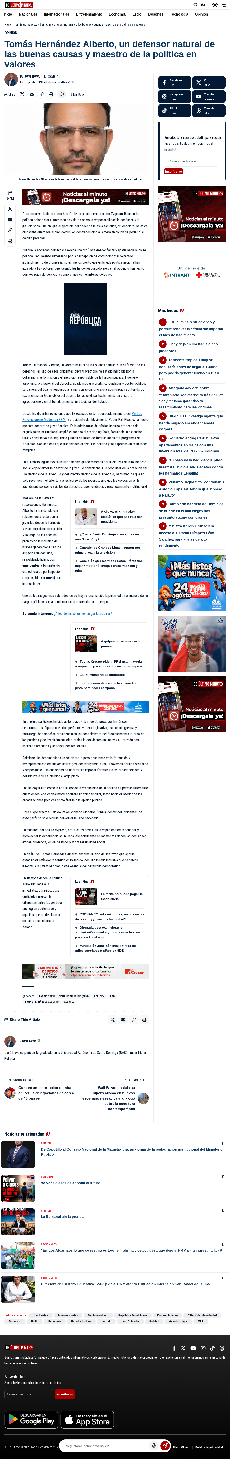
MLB (201, 1321)
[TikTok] (212, 1348)
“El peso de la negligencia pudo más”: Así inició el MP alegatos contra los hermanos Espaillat (191, 466)
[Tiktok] (174, 110)
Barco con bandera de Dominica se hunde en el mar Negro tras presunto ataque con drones (191, 510)
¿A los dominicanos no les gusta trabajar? (83, 614)
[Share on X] (22, 94)
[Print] (51, 94)
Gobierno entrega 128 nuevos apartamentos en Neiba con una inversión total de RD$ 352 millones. (189, 444)
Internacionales (68, 1315)
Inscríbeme (173, 171)
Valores (69, 1001)
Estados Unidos (81, 1321)
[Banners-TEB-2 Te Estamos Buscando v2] (85, 971)
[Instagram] (174, 96)
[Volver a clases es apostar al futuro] (18, 1188)
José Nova (32, 76)
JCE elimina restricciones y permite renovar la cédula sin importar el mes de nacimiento (191, 328)
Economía (54, 1321)
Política (99, 996)
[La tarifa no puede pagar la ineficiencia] (86, 896)
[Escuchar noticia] (62, 94)
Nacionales (49, 1244)
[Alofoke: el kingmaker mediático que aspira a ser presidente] (86, 516)
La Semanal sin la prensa (62, 1217)
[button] (195, 4)
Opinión (10, 33)
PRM (112, 996)
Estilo (34, 1321)
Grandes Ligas (178, 1321)
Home (8, 24)
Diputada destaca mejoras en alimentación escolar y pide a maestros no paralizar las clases (107, 932)
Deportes (15, 1321)
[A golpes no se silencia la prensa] (86, 643)
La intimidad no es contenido (102, 674)
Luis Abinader (130, 1321)
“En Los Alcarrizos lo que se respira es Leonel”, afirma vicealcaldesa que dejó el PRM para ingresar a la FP (131, 1250)
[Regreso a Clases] (85, 707)
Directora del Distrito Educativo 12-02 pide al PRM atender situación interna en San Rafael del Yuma (125, 1284)
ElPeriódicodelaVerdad (202, 1315)
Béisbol (154, 1321)
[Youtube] (209, 96)
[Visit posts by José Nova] (11, 79)
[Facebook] (174, 82)
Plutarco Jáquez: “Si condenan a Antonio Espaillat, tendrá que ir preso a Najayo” (192, 488)
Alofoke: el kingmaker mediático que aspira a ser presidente (121, 516)
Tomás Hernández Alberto (42, 1001)
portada (106, 1321)
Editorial (47, 1177)
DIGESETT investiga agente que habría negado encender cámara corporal (191, 422)
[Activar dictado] (154, 1445)
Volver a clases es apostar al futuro (70, 1183)
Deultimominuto (98, 1315)
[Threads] (209, 110)
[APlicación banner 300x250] (192, 213)
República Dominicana (132, 1315)
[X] (209, 82)
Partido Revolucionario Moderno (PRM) (64, 996)
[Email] (31, 94)
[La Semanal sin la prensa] (18, 1221)
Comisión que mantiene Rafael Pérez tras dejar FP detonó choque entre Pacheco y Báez (109, 565)
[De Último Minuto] (18, 5)
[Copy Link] (41, 94)
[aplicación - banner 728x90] (85, 197)
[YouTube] (193, 1348)
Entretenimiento (167, 1315)
